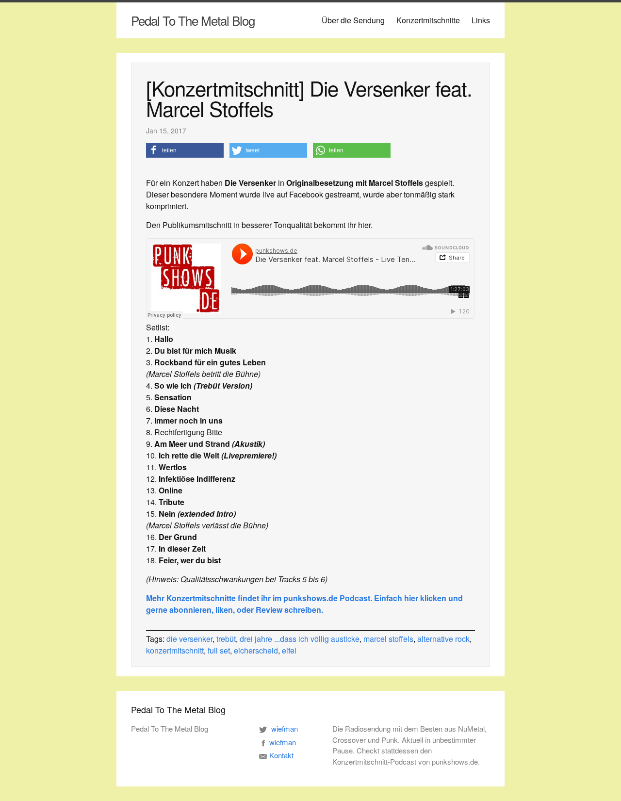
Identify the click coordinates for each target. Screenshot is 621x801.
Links (481, 20)
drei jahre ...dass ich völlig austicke (300, 638)
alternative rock (443, 638)
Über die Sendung (353, 20)
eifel (289, 650)
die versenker (189, 638)
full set (219, 650)
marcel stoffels (388, 638)
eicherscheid (256, 650)
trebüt (226, 638)
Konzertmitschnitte (428, 20)
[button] (185, 150)
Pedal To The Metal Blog (193, 20)
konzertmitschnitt (175, 650)
